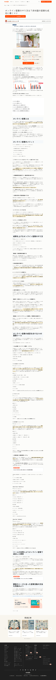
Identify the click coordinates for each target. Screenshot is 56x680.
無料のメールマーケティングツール (18, 662)
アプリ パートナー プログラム (46, 661)
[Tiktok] (35, 670)
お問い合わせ (35, 658)
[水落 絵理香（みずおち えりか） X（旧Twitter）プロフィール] (18, 21)
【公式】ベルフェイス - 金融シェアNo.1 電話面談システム (26, 418)
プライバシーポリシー (19, 675)
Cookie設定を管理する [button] (43, 675)
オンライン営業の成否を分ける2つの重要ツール (20, 106)
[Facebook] (20, 670)
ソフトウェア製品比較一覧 (29, 658)
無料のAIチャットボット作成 (17, 648)
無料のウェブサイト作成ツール (18, 658)
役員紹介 (35, 649)
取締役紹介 (35, 651)
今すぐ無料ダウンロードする (28, 63)
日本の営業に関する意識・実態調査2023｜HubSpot (21, 93)
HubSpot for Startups (45, 662)
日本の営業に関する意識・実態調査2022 (26, 68)
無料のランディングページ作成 (18, 659)
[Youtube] (25, 670)
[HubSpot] (28, 672)
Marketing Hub (6, 651)
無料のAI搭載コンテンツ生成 (17, 655)
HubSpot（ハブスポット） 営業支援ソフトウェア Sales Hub (26, 547)
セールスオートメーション (7, 662)
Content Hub (5, 655)
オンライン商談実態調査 (32, 125)
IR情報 (36, 652)
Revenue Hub (5, 658)
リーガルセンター (12, 675)
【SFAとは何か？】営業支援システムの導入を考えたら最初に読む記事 (25, 26)
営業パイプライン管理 (7, 664)
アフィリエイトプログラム (47, 664)
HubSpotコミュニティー (46, 648)
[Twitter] (28, 670)
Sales (8, 5)
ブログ (35, 655)
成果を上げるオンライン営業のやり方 (19, 105)
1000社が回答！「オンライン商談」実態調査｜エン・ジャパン (22, 132)
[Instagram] (22, 670)
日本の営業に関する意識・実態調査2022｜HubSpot (21, 74)
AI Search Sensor (28, 649)
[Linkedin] (30, 670)
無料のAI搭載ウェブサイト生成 (17, 652)
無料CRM (5, 649)
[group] (14, 628)
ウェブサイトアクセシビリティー (34, 675)
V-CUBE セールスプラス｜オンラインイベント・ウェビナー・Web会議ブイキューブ (30, 390)
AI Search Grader (28, 648)
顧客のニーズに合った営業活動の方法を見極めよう (21, 110)
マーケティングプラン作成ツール (29, 655)
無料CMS (5, 659)
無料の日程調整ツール (7, 665)
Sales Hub (5, 652)
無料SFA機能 (5, 661)
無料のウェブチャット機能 (17, 649)
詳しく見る (36, 63)
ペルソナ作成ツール (28, 651)
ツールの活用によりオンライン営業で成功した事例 (21, 108)
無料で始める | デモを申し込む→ (46, 1)
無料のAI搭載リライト (16, 651)
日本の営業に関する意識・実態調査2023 (28, 76)
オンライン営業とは (16, 101)
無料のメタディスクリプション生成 (18, 666)
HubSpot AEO (6, 648)
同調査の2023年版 (17, 189)
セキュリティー (26, 675)
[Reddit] (33, 670)
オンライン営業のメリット (17, 103)
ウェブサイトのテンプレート (29, 659)
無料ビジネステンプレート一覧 (29, 656)
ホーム (5, 5)
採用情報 (35, 648)
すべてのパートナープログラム (46, 658)
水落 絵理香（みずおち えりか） (13, 21)
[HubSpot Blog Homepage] (6, 1)
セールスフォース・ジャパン (21, 516)
